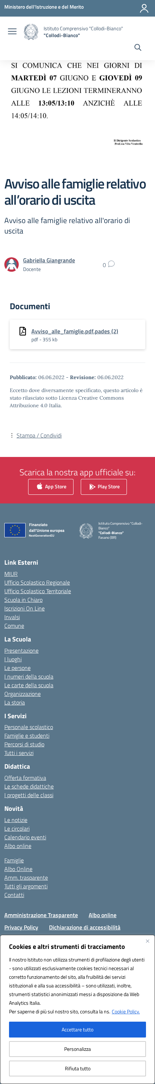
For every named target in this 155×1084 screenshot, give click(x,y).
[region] (77, 1009)
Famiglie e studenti (26, 735)
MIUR (11, 573)
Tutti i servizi (19, 752)
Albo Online (18, 869)
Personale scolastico (28, 727)
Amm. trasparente (26, 877)
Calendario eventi (25, 837)
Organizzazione (22, 693)
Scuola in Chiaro (23, 599)
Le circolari (17, 828)
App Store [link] (55, 486)
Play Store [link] (108, 486)
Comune (14, 625)
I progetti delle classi (28, 795)
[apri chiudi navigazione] (12, 32)
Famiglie (14, 860)
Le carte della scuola (28, 685)
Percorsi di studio (24, 744)
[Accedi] (144, 8)
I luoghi (13, 659)
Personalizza (77, 1049)
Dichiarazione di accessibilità (84, 927)
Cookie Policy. (126, 1011)
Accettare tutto (77, 1029)
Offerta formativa (25, 777)
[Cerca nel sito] (137, 48)
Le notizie (15, 820)
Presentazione (21, 650)
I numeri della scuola (28, 676)
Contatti (14, 894)
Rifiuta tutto (77, 1068)
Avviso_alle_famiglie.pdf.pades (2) (74, 331)
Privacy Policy (21, 927)
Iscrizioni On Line (24, 608)
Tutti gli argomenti (26, 886)
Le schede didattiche (29, 786)
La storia (14, 702)
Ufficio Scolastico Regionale (37, 582)
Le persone (17, 667)
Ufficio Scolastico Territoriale (37, 591)
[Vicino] (147, 941)
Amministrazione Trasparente (41, 915)
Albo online (17, 845)
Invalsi (12, 617)
